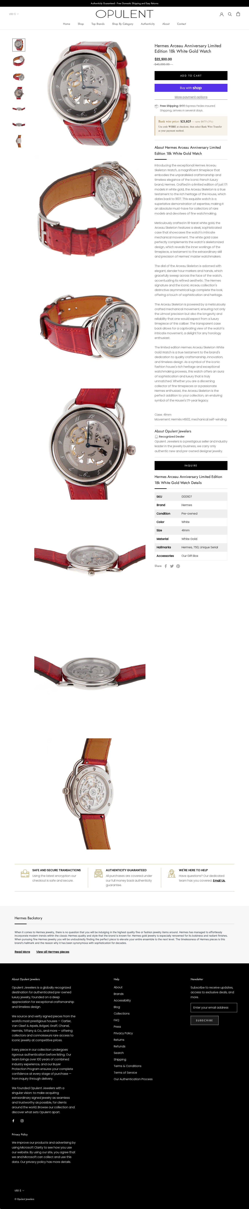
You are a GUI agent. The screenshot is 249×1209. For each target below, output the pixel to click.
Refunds (119, 1046)
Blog (117, 1007)
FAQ (116, 1020)
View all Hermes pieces (52, 952)
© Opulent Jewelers (24, 1199)
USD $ (12, 14)
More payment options (191, 97)
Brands (119, 994)
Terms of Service (125, 1073)
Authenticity (148, 24)
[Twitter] (172, 566)
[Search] (230, 14)
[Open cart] (238, 14)
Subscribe (204, 1020)
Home (66, 24)
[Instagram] (22, 1120)
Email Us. (219, 880)
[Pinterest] (178, 566)
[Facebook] (166, 566)
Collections (122, 1013)
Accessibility (122, 1000)
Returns (119, 1040)
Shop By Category (122, 24)
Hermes (187, 505)
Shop (81, 24)
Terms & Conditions (127, 1066)
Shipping (120, 1059)
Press (117, 1027)
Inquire (191, 465)
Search (119, 1053)
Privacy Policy (123, 1033)
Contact (181, 24)
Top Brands (98, 24)
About (166, 24)
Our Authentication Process (133, 1079)
